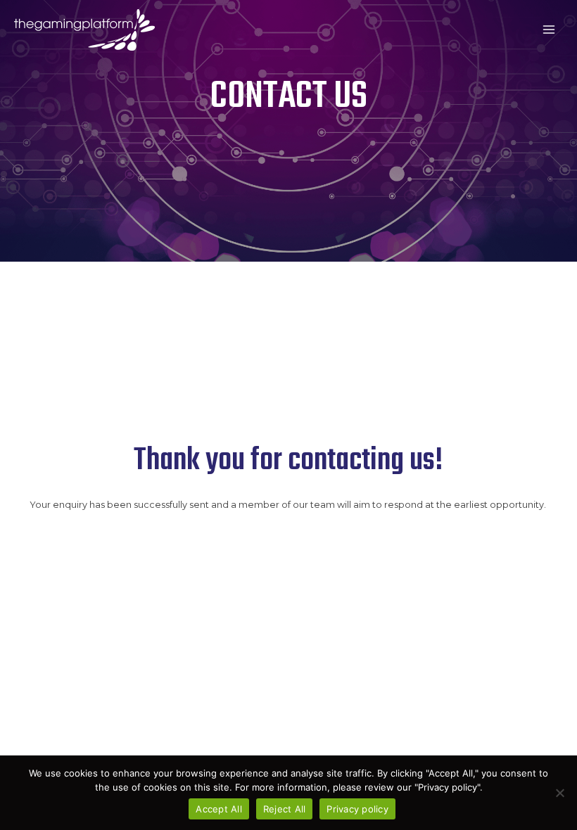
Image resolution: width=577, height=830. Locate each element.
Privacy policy (357, 809)
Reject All (284, 809)
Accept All (219, 809)
